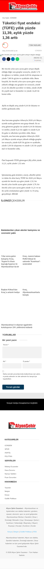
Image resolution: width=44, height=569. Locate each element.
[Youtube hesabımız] (28, 565)
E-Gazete (10, 71)
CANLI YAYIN (11, 75)
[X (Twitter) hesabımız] (14, 565)
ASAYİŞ (6, 28)
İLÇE (5, 52)
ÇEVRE (6, 62)
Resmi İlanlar (9, 66)
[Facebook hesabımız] (7, 565)
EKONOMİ (7, 24)
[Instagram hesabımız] (21, 565)
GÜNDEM (7, 19)
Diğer (6, 57)
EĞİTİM (6, 47)
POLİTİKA (7, 33)
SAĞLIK (6, 43)
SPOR (6, 38)
